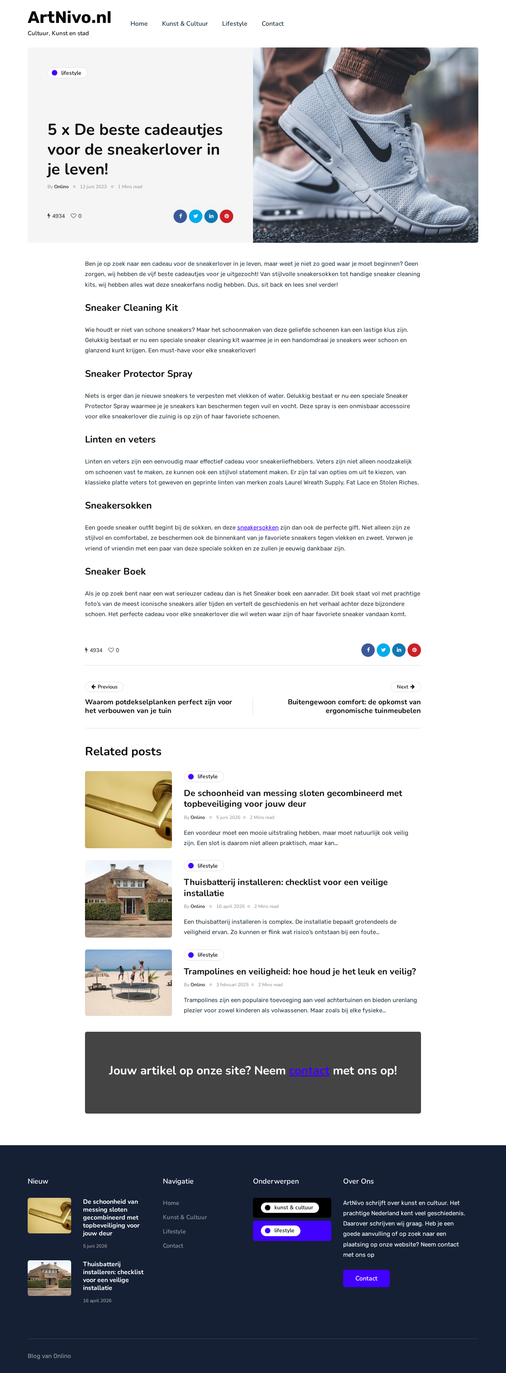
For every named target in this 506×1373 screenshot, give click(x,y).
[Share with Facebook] (180, 216)
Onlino (61, 186)
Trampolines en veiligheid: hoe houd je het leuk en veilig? (300, 972)
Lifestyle (234, 23)
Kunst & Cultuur (185, 23)
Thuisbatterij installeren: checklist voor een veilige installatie (286, 887)
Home (139, 23)
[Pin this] (226, 216)
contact (309, 1071)
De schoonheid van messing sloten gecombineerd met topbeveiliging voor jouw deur (293, 798)
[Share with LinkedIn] (211, 216)
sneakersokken (258, 527)
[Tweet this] (195, 216)
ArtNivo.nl (69, 17)
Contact (273, 23)
